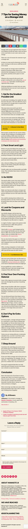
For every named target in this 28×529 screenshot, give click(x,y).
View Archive (5, 404)
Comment (4, 431)
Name (3, 443)
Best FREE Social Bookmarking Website (12, 516)
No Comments (15, 22)
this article (4, 301)
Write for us (13, 495)
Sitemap (23, 498)
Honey (19, 234)
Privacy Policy (5, 498)
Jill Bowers (11, 20)
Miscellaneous (14, 11)
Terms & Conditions (15, 498)
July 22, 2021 (20, 20)
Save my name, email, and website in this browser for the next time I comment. (14, 462)
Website (3, 455)
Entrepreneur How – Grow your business (13, 519)
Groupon (10, 229)
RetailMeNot (4, 236)
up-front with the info (14, 262)
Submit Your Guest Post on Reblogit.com (13, 518)
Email (3, 449)
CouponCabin (14, 236)
